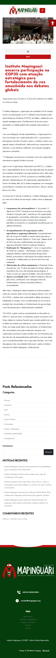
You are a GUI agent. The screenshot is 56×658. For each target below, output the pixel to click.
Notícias (28, 625)
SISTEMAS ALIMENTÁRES (13, 434)
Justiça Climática (9, 419)
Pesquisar (8, 446)
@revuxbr (45, 650)
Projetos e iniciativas (28, 622)
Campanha (8, 405)
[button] (52, 23)
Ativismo (7, 400)
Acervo (28, 628)
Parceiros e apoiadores (28, 619)
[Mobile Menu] (42, 10)
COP (5, 410)
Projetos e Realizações (11, 429)
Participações (8, 424)
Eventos (7, 415)
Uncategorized (9, 438)
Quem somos (28, 616)
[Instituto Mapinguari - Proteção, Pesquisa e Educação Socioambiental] (23, 10)
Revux (39, 650)
